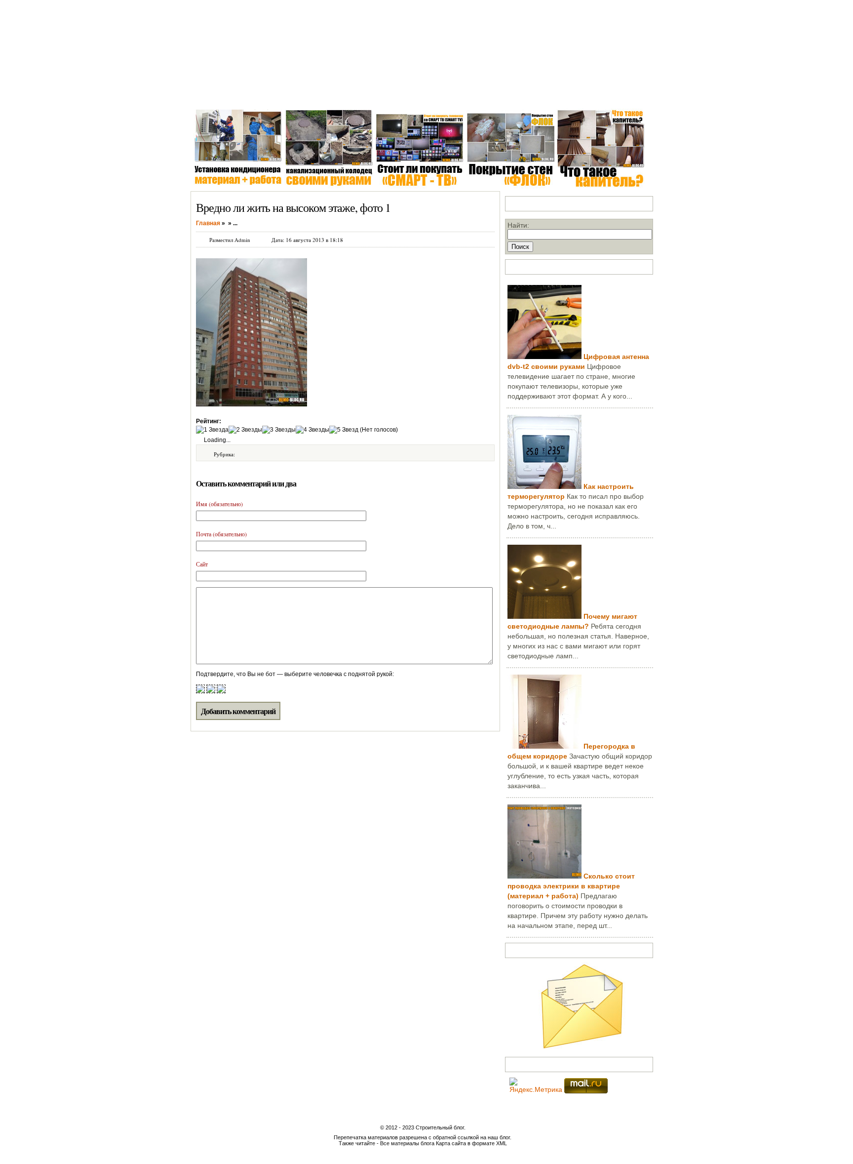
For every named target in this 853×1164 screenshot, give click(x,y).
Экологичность (493, 93)
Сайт (202, 564)
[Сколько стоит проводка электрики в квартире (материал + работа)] (544, 876)
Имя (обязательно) (219, 504)
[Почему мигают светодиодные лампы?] (544, 616)
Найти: (518, 225)
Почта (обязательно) (221, 534)
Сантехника (283, 93)
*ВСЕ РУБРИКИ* (556, 93)
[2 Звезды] (245, 430)
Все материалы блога (407, 1143)
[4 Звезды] (312, 430)
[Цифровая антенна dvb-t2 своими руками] (544, 357)
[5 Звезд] (343, 430)
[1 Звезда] (212, 430)
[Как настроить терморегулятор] (544, 486)
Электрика (330, 93)
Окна (245, 93)
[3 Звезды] (279, 430)
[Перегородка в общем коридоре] (544, 746)
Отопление (375, 93)
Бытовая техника (431, 93)
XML (501, 1143)
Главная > (210, 93)
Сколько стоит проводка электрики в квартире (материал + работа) (571, 886)
